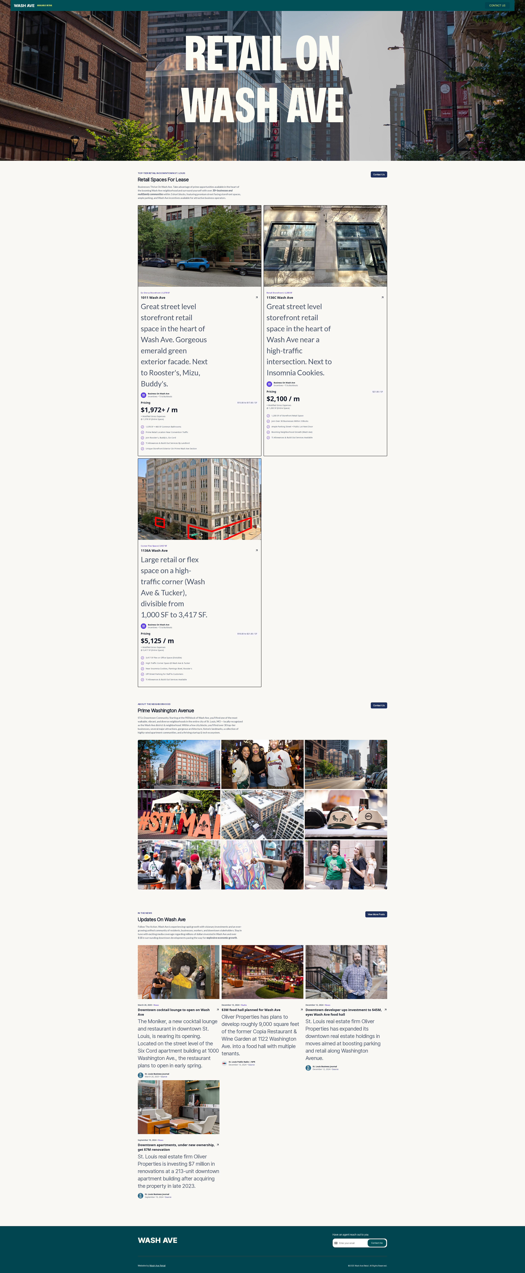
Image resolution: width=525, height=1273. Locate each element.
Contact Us (497, 5)
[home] (24, 5)
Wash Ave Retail (157, 1265)
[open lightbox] (179, 764)
